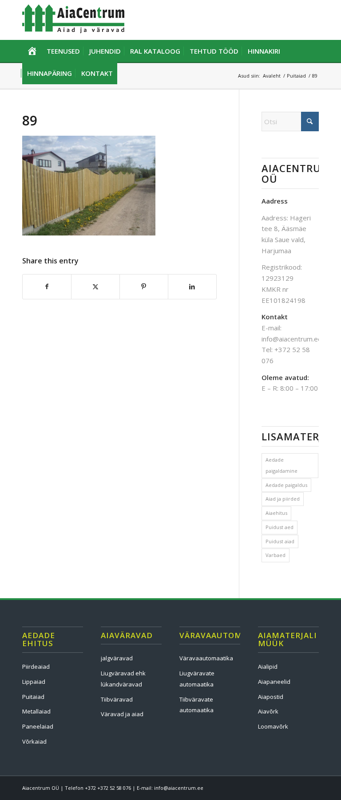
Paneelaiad (37, 726)
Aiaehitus (276, 513)
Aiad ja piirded (283, 498)
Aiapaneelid (274, 682)
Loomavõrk (273, 726)
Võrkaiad (34, 741)
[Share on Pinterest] (144, 287)
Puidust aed (279, 527)
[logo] (73, 20)
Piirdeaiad (36, 667)
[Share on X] (95, 287)
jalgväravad (117, 658)
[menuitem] (32, 51)
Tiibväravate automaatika (196, 704)
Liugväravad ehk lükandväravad (123, 678)
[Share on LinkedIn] (192, 287)
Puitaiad (33, 697)
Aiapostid (270, 697)
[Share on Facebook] (47, 287)
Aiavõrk (268, 711)
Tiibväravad (117, 699)
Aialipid (268, 667)
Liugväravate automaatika (196, 678)
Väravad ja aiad (122, 714)
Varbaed (275, 555)
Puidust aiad (280, 541)
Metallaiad (36, 711)
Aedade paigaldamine (281, 465)
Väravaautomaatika (206, 658)
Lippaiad (33, 682)
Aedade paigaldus (286, 485)
